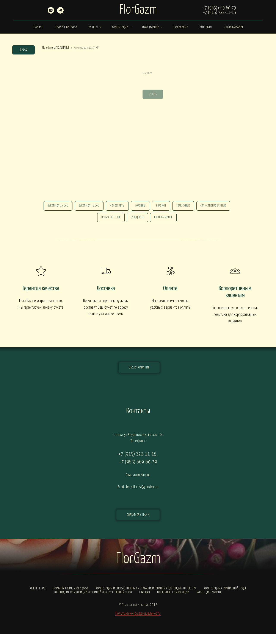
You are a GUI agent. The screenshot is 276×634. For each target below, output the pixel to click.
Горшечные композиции (173, 592)
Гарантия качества (41, 288)
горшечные (183, 205)
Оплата (170, 288)
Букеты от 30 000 (89, 205)
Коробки (161, 205)
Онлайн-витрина (66, 27)
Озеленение (180, 27)
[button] (138, 515)
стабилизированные (213, 205)
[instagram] (51, 12)
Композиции (120, 27)
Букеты (94, 27)
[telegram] (60, 12)
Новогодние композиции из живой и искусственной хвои (92, 592)
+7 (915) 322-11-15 (219, 12)
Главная (38, 27)
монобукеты (117, 205)
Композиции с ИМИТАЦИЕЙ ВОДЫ (225, 588)
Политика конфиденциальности (138, 613)
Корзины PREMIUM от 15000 (70, 588)
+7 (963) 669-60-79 (219, 8)
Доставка (106, 288)
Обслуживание (234, 27)
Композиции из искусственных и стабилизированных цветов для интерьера (146, 588)
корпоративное (163, 217)
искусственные (111, 217)
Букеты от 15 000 (58, 205)
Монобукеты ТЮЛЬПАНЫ (55, 47)
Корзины (140, 205)
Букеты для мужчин (209, 592)
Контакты (206, 27)
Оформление (151, 27)
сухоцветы (137, 217)
